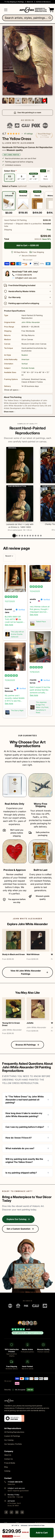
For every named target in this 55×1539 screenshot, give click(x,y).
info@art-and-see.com (26, 278)
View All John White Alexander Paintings (26, 972)
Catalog (7, 1471)
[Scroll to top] (51, 1535)
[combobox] (27, 18)
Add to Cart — (27, 245)
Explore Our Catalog (16, 1219)
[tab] (14, 535)
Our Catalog (8, 1440)
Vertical (24, 364)
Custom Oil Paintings (12, 1436)
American (25, 359)
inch (43, 171)
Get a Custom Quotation (18, 1229)
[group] (20, 489)
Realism (24, 355)
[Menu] (5, 10)
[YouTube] (22, 1512)
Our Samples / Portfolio (13, 1444)
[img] (11, 597)
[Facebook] (6, 1512)
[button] (50, 10)
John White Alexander (19, 143)
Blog (6, 1467)
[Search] (50, 17)
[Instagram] (17, 1512)
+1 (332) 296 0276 (23, 275)
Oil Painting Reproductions (14, 1432)
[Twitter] (11, 1512)
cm (48, 171)
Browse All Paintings (26, 1044)
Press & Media (9, 1463)
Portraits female (27, 368)
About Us (7, 1455)
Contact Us (8, 1459)
